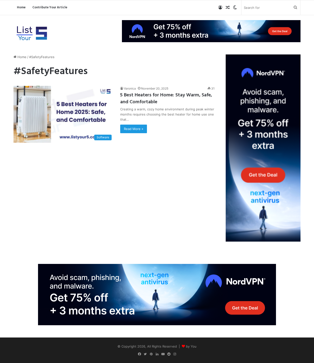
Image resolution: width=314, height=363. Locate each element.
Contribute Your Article (49, 7)
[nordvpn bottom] (157, 294)
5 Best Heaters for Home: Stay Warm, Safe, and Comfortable (166, 98)
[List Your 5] (31, 33)
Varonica (130, 88)
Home (21, 7)
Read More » (133, 129)
